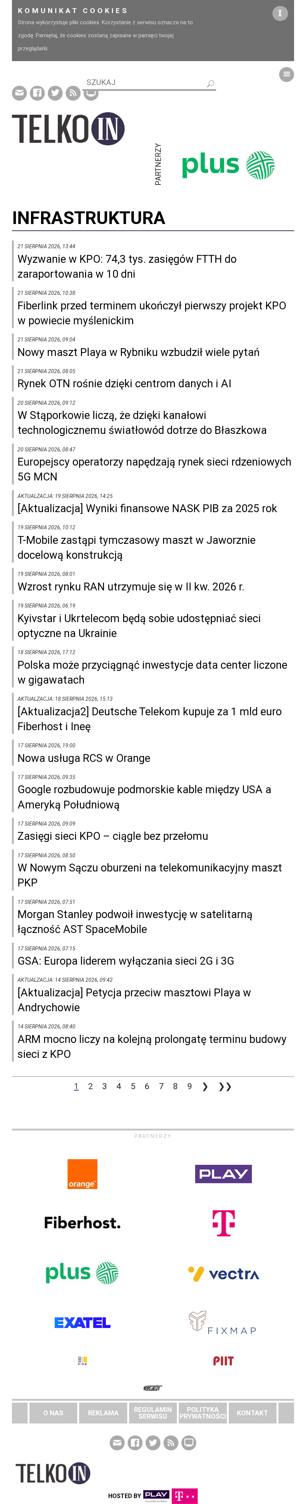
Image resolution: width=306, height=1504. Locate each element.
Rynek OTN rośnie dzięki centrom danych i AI (124, 383)
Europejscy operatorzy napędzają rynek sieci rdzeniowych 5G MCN (154, 469)
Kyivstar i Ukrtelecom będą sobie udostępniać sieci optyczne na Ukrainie (139, 626)
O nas (53, 1413)
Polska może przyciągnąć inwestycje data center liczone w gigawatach (152, 672)
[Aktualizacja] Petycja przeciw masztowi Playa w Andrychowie (134, 1000)
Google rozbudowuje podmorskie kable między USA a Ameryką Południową (144, 797)
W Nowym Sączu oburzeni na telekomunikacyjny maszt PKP (150, 875)
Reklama (103, 1413)
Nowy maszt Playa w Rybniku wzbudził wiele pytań (139, 352)
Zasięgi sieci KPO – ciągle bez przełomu (113, 836)
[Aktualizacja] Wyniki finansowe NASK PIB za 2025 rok (147, 508)
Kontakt (252, 1413)
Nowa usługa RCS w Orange (84, 758)
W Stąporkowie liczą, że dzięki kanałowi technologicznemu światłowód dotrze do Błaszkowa (142, 422)
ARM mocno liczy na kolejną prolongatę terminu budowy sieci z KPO (152, 1046)
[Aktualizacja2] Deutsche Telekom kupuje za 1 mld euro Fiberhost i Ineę (150, 719)
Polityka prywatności (202, 1413)
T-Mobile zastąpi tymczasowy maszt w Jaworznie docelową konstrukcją (137, 547)
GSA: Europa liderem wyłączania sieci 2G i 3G (126, 961)
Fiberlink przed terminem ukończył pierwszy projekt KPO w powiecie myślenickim (152, 313)
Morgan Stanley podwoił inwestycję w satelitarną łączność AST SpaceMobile (135, 922)
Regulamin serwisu (153, 1413)
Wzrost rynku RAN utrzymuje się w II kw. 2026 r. (131, 586)
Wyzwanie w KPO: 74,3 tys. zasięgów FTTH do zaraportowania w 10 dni (127, 266)
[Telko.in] (82, 128)
